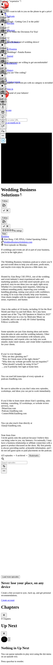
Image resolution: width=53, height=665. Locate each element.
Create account (7, 600)
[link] (26, 117)
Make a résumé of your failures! (14, 93)
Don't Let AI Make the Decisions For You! (19, 32)
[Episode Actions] (3, 136)
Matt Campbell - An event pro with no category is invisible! (26, 83)
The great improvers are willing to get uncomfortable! (24, 62)
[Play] (3, 140)
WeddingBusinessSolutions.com (18, 242)
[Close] (4, 615)
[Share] (3, 107)
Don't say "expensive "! (10, 1)
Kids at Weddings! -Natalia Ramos (15, 52)
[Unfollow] (5, 210)
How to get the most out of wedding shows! (19, 42)
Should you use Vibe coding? (13, 72)
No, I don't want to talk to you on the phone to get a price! (26, 11)
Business (5, 236)
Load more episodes (10, 577)
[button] (20, 194)
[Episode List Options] (4, 471)
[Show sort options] (4, 466)
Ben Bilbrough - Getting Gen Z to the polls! (19, 21)
